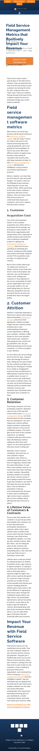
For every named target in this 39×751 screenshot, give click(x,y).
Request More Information (19, 60)
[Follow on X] (21, 726)
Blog (30, 51)
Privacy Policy (13, 748)
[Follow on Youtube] (25, 726)
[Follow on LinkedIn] (19, 730)
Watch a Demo (19, 1)
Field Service (10, 53)
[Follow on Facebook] (12, 726)
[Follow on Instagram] (17, 726)
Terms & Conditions (24, 748)
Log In (8, 1)
